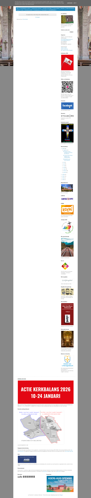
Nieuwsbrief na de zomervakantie (66, 160)
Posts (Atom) (25, 19)
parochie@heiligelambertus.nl (67, 39)
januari (64, 172)
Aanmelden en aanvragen (47, 8)
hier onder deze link (69, 451)
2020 (63, 179)
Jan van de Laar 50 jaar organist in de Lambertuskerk (67, 156)
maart (64, 169)
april (64, 167)
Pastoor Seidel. (64, 47)
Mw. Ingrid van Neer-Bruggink (67, 50)
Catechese (63, 8)
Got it (75, 3)
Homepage (37, 17)
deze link (45, 471)
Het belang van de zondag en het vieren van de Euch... (67, 152)
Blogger (61, 494)
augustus (65, 150)
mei (64, 165)
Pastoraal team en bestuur (36, 8)
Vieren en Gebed (56, 8)
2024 (63, 176)
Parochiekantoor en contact (25, 8)
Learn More (69, 3)
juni (64, 163)
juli (64, 162)
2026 (63, 148)
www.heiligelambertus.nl (65, 40)
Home (18, 8)
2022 (63, 177)
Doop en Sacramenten (70, 8)
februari (65, 170)
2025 (63, 174)
